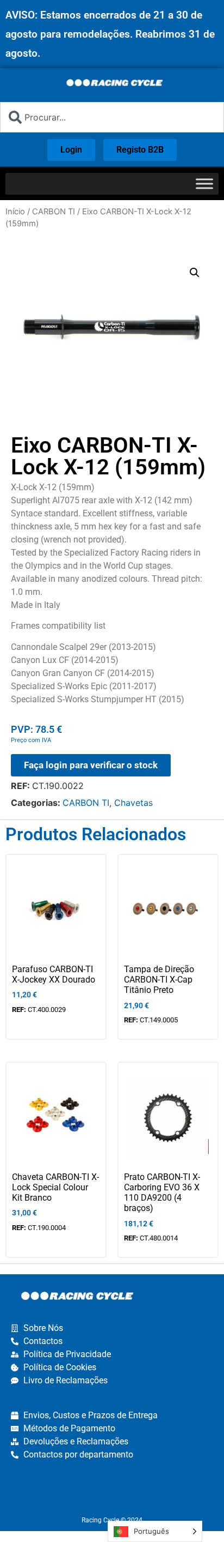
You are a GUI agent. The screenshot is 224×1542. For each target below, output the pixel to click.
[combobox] (112, 117)
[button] (194, 272)
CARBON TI (53, 211)
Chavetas (133, 802)
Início (15, 211)
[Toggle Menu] (204, 183)
